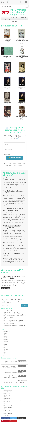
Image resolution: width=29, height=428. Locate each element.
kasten (24, 186)
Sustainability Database (10, 325)
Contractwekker (8, 322)
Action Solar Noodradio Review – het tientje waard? (14, 366)
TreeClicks (7, 311)
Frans (5, 333)
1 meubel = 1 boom (9, 409)
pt (5, 347)
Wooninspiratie (8, 413)
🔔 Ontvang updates (14, 157)
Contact (6, 415)
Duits (5, 346)
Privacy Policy (7, 401)
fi (4, 351)
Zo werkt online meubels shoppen (13, 400)
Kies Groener (7, 319)
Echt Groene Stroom (9, 315)
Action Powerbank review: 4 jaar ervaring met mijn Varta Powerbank (14, 371)
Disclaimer (7, 395)
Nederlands (7, 331)
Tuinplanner (7, 410)
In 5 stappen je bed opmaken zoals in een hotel (14, 376)
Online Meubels (8, 390)
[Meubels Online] (2, 6)
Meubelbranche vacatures (11, 404)
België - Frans (7, 336)
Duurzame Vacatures (9, 320)
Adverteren (7, 412)
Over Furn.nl (7, 392)
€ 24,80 (22, 41)
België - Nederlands (9, 335)
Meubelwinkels (8, 398)
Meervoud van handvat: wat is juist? (14, 362)
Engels (6, 349)
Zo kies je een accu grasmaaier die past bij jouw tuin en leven (14, 381)
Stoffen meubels (6, 288)
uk (5, 352)
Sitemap (6, 397)
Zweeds (6, 341)
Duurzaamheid (8, 405)
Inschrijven (24, 305)
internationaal (20, 320)
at (4, 355)
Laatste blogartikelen (8, 358)
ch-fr (5, 344)
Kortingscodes (8, 407)
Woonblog (7, 393)
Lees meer (14, 21)
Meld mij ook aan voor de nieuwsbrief (11, 153)
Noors (6, 339)
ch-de (5, 343)
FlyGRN (6, 314)
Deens (6, 354)
